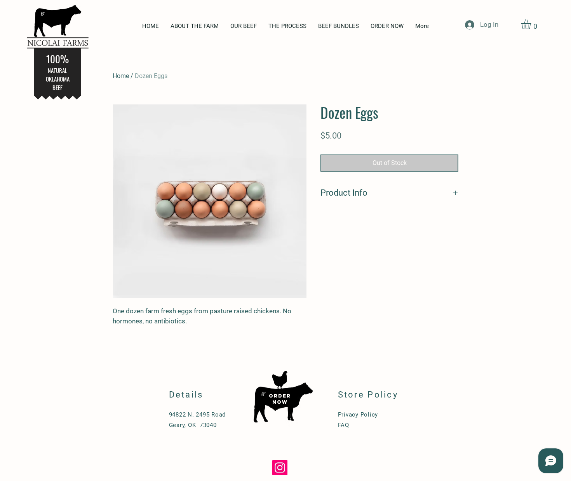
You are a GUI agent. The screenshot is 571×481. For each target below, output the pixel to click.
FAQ (343, 425)
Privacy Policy (358, 414)
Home (121, 76)
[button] (531, 24)
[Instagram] (279, 467)
